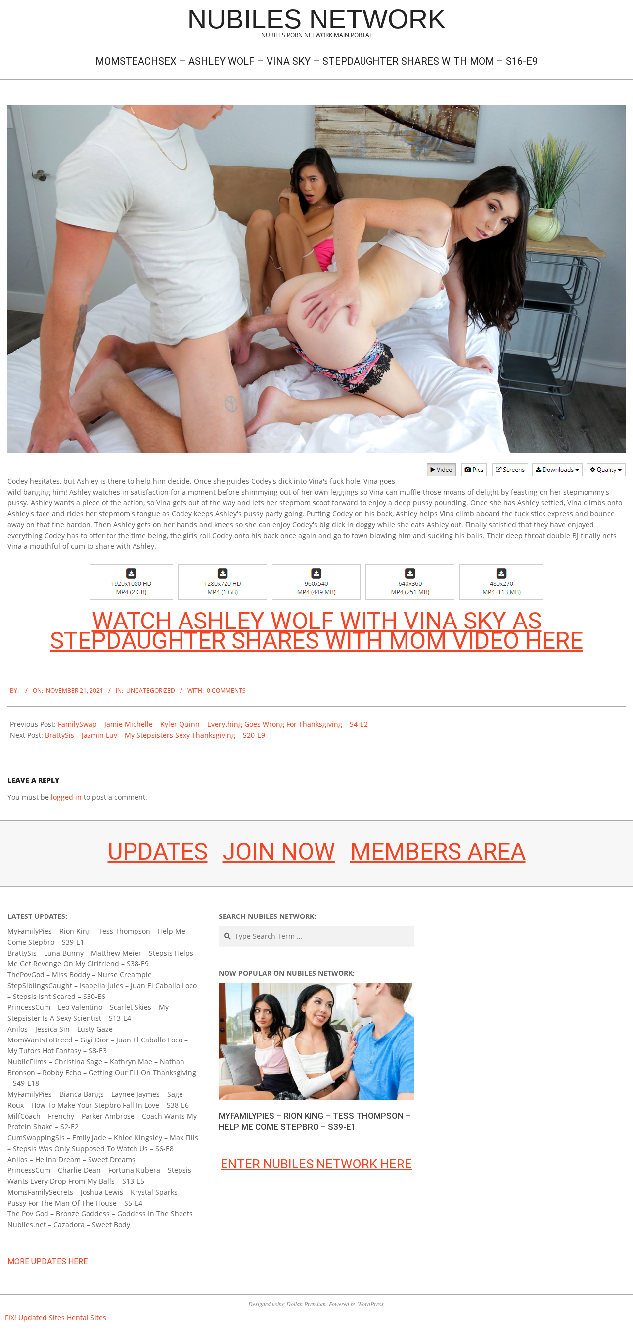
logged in (66, 797)
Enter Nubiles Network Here (316, 1164)
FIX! (10, 1317)
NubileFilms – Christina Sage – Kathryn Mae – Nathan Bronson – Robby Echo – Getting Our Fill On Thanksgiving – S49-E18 (101, 1072)
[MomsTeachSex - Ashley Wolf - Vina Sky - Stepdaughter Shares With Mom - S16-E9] (316, 110)
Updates (158, 851)
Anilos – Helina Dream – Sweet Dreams (71, 1159)
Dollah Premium (306, 1304)
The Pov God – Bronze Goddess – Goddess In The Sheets (100, 1213)
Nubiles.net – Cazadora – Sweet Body (68, 1224)
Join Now (279, 851)
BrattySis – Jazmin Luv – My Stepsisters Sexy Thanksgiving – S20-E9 (155, 735)
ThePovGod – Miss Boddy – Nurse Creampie (79, 974)
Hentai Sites (86, 1317)
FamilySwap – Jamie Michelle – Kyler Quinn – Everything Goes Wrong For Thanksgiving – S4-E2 (213, 724)
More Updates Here (47, 1261)
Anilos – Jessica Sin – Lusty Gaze (60, 1029)
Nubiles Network (316, 19)
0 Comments (226, 690)
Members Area (438, 851)
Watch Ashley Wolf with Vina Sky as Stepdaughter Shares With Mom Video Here (316, 631)
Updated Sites (41, 1317)
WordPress (371, 1304)
